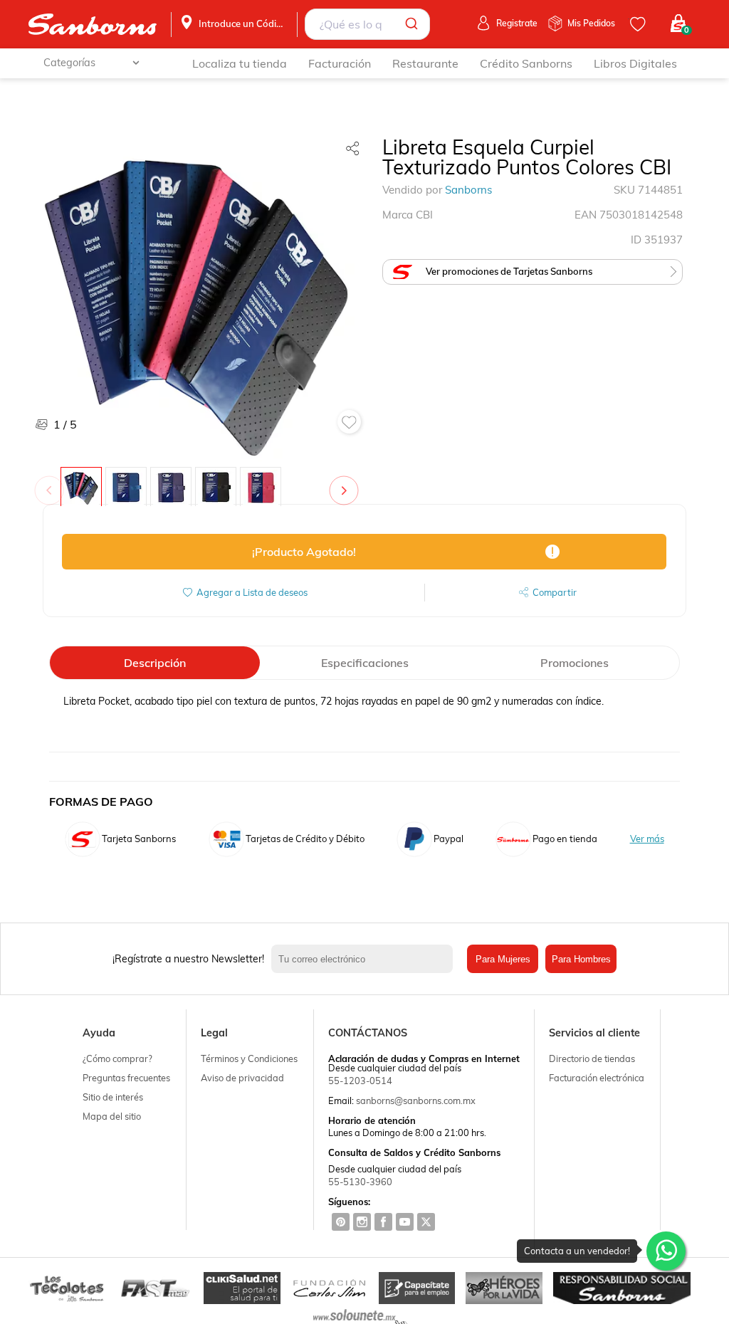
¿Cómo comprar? (117, 1058)
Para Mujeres (503, 959)
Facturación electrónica (596, 1077)
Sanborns (468, 189)
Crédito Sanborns (526, 63)
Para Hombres (581, 959)
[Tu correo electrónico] (365, 959)
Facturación (339, 63)
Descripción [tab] (155, 663)
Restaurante (425, 63)
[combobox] (367, 24)
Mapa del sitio (112, 1116)
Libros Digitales (635, 63)
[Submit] (414, 24)
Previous (52, 483)
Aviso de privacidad (242, 1077)
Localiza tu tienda (239, 63)
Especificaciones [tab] (365, 663)
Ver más (647, 839)
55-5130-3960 (360, 1181)
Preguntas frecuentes (126, 1077)
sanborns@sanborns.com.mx (416, 1100)
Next (346, 483)
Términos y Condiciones (249, 1058)
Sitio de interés (113, 1097)
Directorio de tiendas (592, 1058)
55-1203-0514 (360, 1080)
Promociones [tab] (574, 663)
